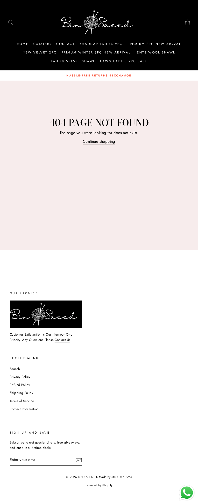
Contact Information (24, 408)
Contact (65, 44)
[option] (99, 75)
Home (22, 44)
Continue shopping (99, 141)
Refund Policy (20, 384)
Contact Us (62, 339)
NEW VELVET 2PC (40, 52)
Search (15, 368)
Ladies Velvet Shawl (73, 61)
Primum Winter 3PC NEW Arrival (96, 52)
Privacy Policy (20, 376)
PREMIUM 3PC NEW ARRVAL (154, 44)
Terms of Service (22, 401)
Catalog (42, 44)
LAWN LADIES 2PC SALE (123, 61)
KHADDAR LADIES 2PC (101, 44)
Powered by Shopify (99, 485)
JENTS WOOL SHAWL (156, 52)
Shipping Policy (21, 392)
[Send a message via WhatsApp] (187, 493)
